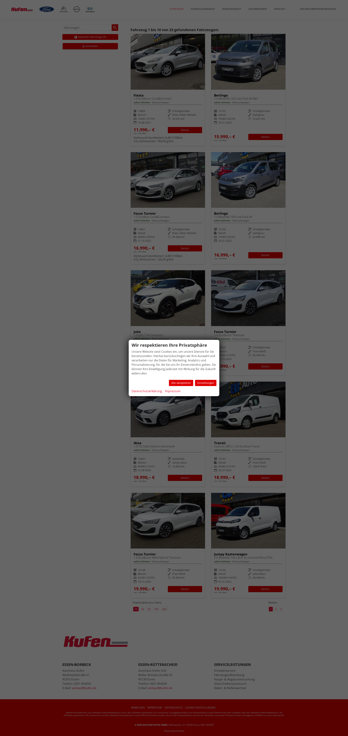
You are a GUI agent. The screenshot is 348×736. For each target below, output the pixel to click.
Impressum (173, 391)
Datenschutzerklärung (147, 391)
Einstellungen (205, 383)
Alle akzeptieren (181, 383)
